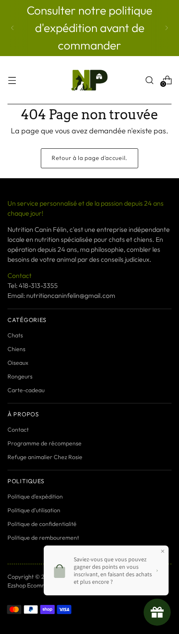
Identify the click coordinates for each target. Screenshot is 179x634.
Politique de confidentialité (42, 524)
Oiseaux (17, 362)
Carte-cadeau (26, 390)
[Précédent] (12, 28)
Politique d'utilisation (33, 510)
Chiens (16, 349)
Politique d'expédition (35, 496)
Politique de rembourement (43, 537)
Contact (18, 429)
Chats (15, 335)
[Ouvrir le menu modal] (11, 79)
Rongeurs (19, 376)
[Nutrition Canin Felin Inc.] (89, 80)
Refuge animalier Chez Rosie (44, 457)
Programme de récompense (44, 443)
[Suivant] (166, 28)
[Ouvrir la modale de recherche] (149, 79)
